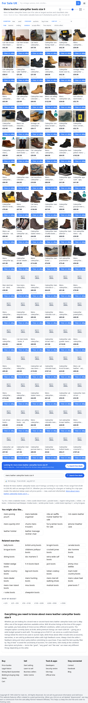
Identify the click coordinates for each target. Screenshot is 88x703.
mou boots (30, 585)
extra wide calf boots (53, 558)
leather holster (10, 531)
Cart (3, 681)
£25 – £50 (15, 603)
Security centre (51, 668)
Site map (49, 672)
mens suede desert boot (36, 501)
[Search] (78, 3)
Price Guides (6, 665)
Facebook (71, 668)
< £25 (5, 603)
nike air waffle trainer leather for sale (54, 517)
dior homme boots (73, 551)
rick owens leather (76, 514)
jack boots (51, 564)
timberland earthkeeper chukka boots (22, 503)
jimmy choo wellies (73, 565)
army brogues (79, 503)
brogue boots (10, 549)
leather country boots (10, 572)
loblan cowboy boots (53, 572)
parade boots (53, 501)
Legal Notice (6, 668)
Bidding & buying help (10, 675)
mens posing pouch (9, 515)
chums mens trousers (30, 525)
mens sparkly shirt (12, 524)
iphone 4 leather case (75, 525)
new (13, 21)
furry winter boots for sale (55, 525)
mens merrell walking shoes (53, 579)
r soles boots (9, 592)
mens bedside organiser (31, 515)
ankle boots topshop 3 (63, 503)
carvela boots (74, 545)
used (19, 21)
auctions (35, 21)
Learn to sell (28, 668)
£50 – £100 (26, 603)
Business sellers (30, 672)
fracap (71, 556)
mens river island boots (11, 586)
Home (6, 15)
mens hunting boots (31, 579)
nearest (10, 25)
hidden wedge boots (10, 565)
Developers (50, 665)
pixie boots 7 (73, 585)
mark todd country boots (74, 572)
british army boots (33, 545)
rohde (79, 501)
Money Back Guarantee (11, 672)
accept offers (36, 25)
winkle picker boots (46, 503)
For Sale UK (9, 3)
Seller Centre (29, 675)
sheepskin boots (32, 592)
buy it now (45, 21)
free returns (47, 25)
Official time (50, 675)
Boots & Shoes (13, 15)
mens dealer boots (9, 579)
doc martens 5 (31, 556)
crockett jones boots (53, 551)
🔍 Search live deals (74, 475)
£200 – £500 (51, 603)
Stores (4, 678)
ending (18, 25)
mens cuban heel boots (75, 579)
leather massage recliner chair (32, 532)
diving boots (9, 556)
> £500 (62, 603)
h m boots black (32, 564)
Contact (71, 665)
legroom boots (31, 571)
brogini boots (52, 545)
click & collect (58, 25)
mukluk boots (53, 585)
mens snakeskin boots (16, 501)
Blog (69, 672)
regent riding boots (67, 501)
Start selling (28, 665)
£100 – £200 (39, 603)
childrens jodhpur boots (33, 551)
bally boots (8, 545)
